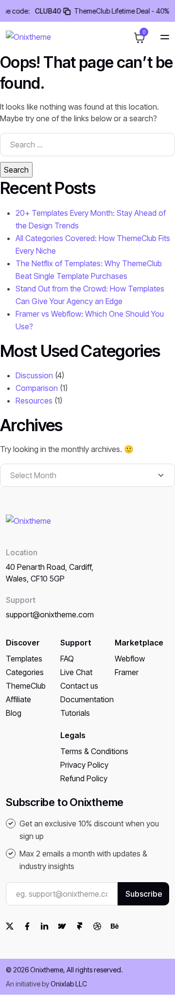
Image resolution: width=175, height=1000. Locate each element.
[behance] (115, 925)
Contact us (79, 686)
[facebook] (27, 925)
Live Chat (76, 672)
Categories (25, 672)
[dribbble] (97, 925)
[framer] (80, 925)
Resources (34, 400)
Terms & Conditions (94, 751)
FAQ (67, 658)
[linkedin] (45, 925)
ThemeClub (26, 686)
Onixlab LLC (69, 984)
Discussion (34, 375)
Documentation (87, 699)
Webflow (130, 658)
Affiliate (18, 699)
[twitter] (10, 925)
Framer (127, 672)
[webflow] (62, 925)
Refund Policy (83, 778)
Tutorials (75, 713)
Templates (24, 658)
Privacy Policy (84, 765)
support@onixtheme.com (50, 614)
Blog (13, 713)
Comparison (37, 388)
